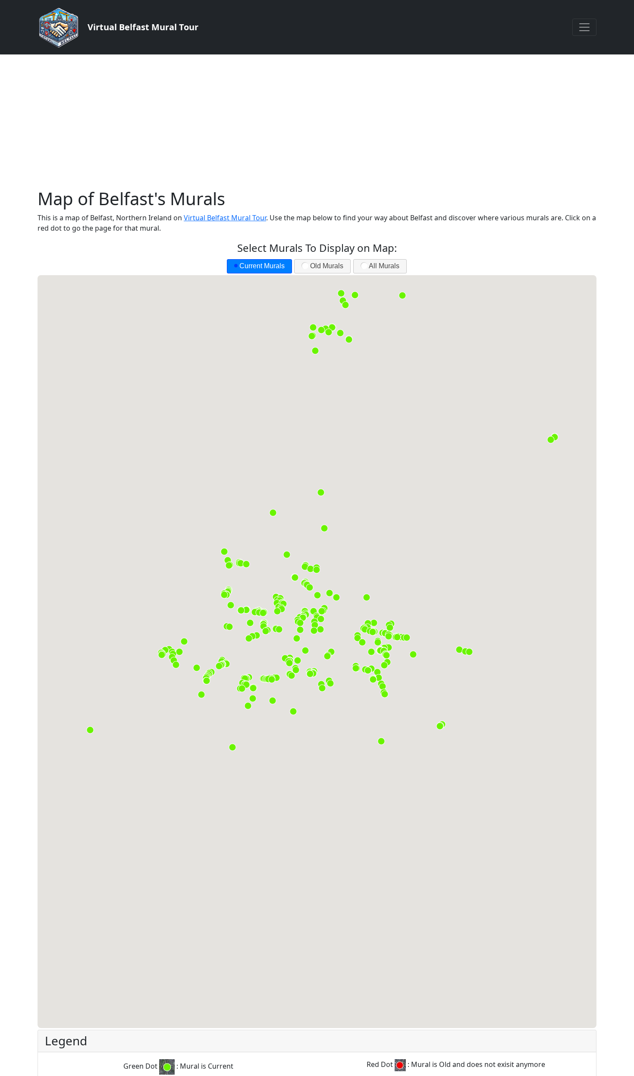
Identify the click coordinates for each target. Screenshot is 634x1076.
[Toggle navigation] (584, 27)
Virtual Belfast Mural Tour (225, 217)
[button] (356, 668)
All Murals (384, 266)
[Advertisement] (317, 119)
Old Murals (326, 266)
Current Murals (262, 266)
